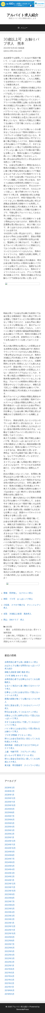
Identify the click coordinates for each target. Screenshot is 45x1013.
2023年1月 (9, 923)
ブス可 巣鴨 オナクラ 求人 (16, 676)
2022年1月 (9, 965)
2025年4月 (10, 826)
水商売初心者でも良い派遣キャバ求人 (21, 662)
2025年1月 (9, 837)
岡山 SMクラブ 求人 (13, 620)
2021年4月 (9, 976)
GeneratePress (22, 1009)
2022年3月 (10, 958)
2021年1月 (9, 987)
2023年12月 (10, 883)
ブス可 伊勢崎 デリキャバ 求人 (18, 735)
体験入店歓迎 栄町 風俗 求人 (17, 672)
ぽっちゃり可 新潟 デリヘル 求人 (19, 755)
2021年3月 (9, 980)
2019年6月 (9, 990)
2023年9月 (10, 894)
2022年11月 (10, 930)
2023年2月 (10, 919)
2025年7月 (9, 816)
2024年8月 (10, 855)
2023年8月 (10, 898)
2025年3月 (10, 830)
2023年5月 (10, 908)
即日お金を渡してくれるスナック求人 (21, 712)
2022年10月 (10, 933)
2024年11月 (10, 844)
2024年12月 (10, 841)
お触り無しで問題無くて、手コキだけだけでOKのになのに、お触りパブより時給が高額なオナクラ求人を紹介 (22, 638)
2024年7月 (10, 859)
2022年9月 (10, 937)
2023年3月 (10, 916)
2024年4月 (10, 869)
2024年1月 (9, 880)
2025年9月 (10, 809)
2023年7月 (10, 901)
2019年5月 (9, 994)
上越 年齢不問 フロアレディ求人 (20, 751)
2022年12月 (10, 926)
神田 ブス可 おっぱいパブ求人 (18, 599)
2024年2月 (10, 876)
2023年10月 (10, 891)
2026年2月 (10, 791)
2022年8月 (9, 940)
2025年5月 (9, 823)
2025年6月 (10, 819)
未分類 (9, 627)
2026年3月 (10, 787)
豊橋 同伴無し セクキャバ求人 (18, 593)
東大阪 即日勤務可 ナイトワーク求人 (22, 765)
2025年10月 (10, 805)
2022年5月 (9, 951)
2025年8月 (9, 812)
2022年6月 (10, 947)
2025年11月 (10, 802)
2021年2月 (9, 983)
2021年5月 (9, 972)
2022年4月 (10, 955)
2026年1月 (9, 795)
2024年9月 (10, 851)
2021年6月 (9, 969)
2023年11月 (10, 887)
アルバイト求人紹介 (22, 15)
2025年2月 (9, 834)
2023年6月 (10, 905)
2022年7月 (9, 944)
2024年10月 (10, 848)
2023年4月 (10, 912)
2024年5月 (10, 866)
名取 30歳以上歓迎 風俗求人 (17, 614)
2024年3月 (10, 873)
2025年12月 (10, 798)
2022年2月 (9, 962)
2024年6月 (10, 862)
